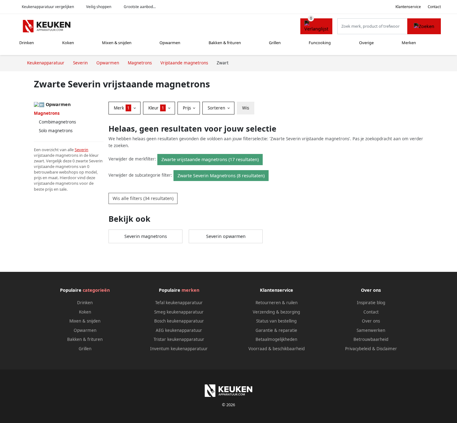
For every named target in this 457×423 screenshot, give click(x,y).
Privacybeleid (358, 348)
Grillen (275, 42)
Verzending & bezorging (276, 312)
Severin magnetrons (145, 236)
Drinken (26, 42)
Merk (122, 108)
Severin (81, 149)
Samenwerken (371, 330)
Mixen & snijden (117, 42)
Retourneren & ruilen (277, 302)
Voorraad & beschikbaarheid (276, 348)
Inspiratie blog (371, 302)
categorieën (96, 290)
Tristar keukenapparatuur (179, 339)
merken (190, 290)
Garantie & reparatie (276, 330)
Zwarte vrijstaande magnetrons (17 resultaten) (210, 159)
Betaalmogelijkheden (276, 339)
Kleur (156, 108)
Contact (434, 6)
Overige (366, 42)
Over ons (371, 321)
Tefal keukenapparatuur (179, 302)
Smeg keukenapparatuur (179, 312)
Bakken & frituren (225, 42)
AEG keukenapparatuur (179, 330)
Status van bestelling (276, 321)
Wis (245, 108)
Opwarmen (169, 42)
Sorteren (217, 108)
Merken (409, 42)
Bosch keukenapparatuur (179, 321)
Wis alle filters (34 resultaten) (143, 198)
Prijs (187, 108)
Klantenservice (408, 6)
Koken (68, 42)
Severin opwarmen (226, 236)
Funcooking (320, 42)
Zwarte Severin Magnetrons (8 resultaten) (221, 176)
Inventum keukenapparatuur (179, 348)
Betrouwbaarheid (370, 339)
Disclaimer (386, 348)
